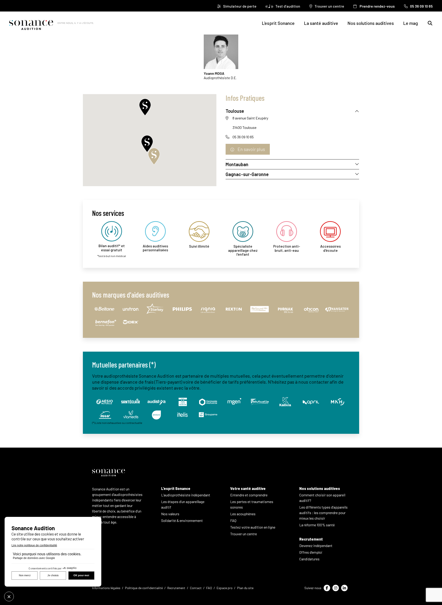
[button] (144, 106)
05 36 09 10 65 (243, 137)
